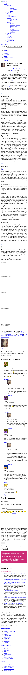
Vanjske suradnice (14, 30)
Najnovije (6, 648)
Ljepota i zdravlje (8, 664)
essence (21, 334)
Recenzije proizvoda (9, 633)
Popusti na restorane (9, 669)
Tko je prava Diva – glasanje (11, 590)
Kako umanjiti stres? (20, 573)
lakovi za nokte (8, 335)
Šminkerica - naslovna (9, 631)
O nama (9, 22)
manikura (14, 335)
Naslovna (9, 5)
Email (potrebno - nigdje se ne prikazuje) (11, 504)
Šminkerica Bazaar (6, 645)
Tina (12, 70)
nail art (19, 335)
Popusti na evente (8, 670)
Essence (9, 334)
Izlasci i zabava (13, 19)
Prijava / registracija (15, 25)
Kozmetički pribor (8, 658)
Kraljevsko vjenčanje (20, 597)
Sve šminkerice (13, 26)
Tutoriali (9, 12)
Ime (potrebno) (4, 501)
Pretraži (2, 44)
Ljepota (9, 6)
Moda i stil (9, 37)
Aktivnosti (12, 27)
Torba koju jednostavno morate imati (13, 603)
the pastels (6, 337)
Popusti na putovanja (9, 666)
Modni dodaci (7, 654)
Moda (8, 15)
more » (14, 513)
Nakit (5, 655)
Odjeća (5, 651)
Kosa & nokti (13, 9)
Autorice (12, 23)
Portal (5, 4)
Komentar (3, 511)
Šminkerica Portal (5, 628)
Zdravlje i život (10, 40)
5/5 (21, 331)
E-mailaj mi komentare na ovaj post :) (11, 546)
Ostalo (8, 41)
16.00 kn (21, 332)
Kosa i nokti (10, 39)
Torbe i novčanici (8, 657)
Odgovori (6, 379)
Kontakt (12, 29)
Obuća (5, 653)
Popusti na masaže (8, 667)
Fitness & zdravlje (11, 16)
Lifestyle (9, 18)
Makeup (12, 8)
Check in (9, 86)
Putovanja (12, 20)
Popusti (3, 661)
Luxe (11, 11)
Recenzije (9, 13)
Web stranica (4, 508)
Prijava (6, 44)
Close (2, 338)
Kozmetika (6, 650)
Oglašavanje (13, 32)
